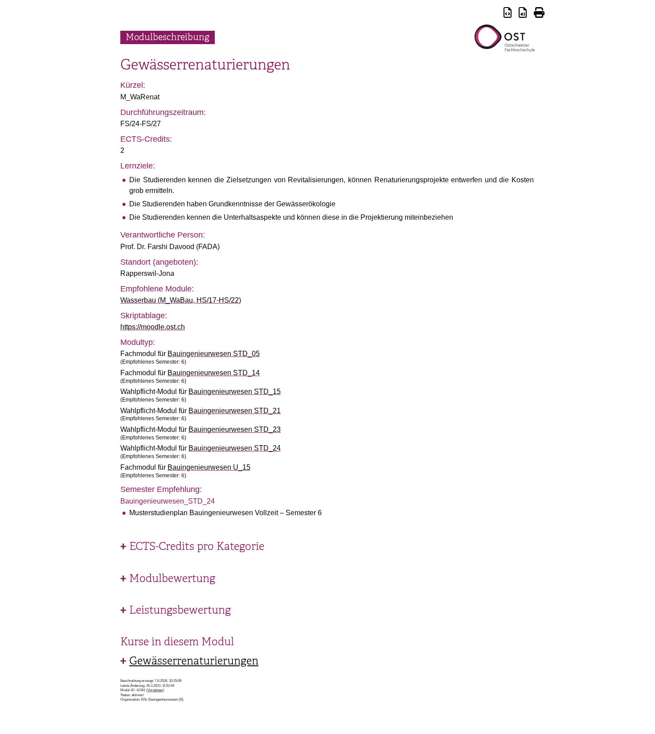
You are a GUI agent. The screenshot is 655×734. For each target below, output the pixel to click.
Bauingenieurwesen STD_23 (234, 429)
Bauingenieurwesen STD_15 (234, 391)
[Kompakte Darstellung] (507, 14)
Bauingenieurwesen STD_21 (234, 410)
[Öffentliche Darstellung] (523, 14)
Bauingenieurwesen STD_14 (214, 373)
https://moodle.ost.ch (152, 327)
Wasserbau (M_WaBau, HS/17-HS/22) (180, 300)
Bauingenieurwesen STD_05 (214, 353)
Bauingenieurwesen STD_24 (234, 448)
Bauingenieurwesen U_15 (209, 467)
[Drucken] (539, 14)
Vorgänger (155, 690)
